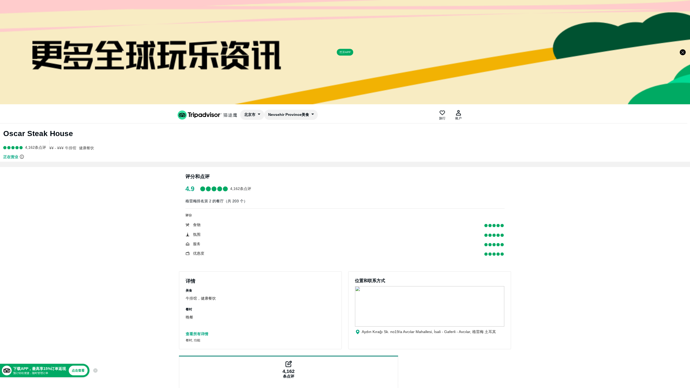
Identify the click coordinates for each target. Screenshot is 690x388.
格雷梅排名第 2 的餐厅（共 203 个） (216, 201)
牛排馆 (70, 148)
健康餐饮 (86, 148)
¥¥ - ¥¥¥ (56, 148)
